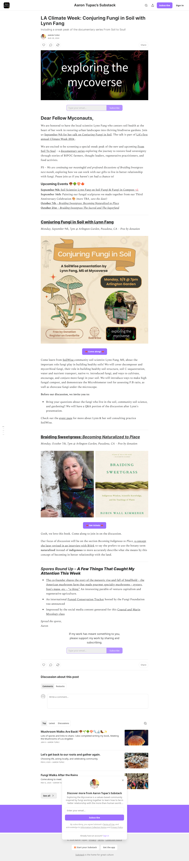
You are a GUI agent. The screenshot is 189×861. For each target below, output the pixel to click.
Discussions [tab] (63, 723)
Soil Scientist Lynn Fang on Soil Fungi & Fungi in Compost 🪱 (99, 190)
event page (65, 418)
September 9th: (50, 190)
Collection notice (114, 840)
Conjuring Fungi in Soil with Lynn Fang (77, 222)
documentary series (73, 151)
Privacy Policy (117, 827)
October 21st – (50, 208)
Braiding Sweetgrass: (61, 437)
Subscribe (164, 5)
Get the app (109, 847)
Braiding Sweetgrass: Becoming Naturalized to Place (89, 203)
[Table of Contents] (3, 430)
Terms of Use (108, 824)
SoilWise (68, 360)
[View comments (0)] (51, 45)
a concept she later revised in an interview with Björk (93, 543)
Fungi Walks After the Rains (59, 775)
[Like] (44, 45)
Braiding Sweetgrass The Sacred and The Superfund (89, 208)
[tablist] (53, 686)
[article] (94, 739)
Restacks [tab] (60, 686)
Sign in (180, 5)
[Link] (36, 118)
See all (46, 795)
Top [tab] (44, 723)
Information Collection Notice (94, 827)
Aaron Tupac (54, 35)
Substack (79, 854)
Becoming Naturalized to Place (111, 437)
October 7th (48, 203)
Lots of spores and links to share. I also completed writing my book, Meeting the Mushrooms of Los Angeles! (80, 737)
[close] (122, 780)
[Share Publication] (153, 5)
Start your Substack (87, 847)
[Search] (146, 5)
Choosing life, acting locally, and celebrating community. (69, 758)
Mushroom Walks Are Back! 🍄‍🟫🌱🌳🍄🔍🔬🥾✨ (74, 731)
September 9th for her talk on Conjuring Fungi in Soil (78, 135)
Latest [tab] (52, 723)
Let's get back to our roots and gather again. (71, 754)
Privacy (92, 840)
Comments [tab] (48, 686)
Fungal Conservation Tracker (85, 599)
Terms (101, 840)
